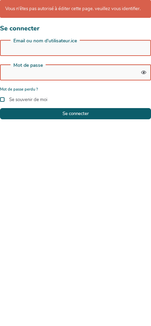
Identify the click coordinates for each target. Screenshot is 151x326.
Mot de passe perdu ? (19, 89)
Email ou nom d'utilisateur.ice (45, 40)
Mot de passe (28, 65)
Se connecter (76, 114)
